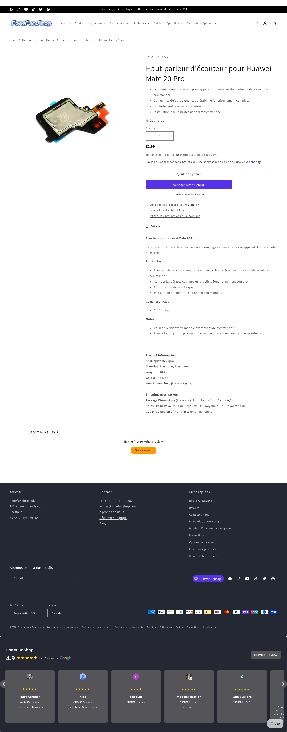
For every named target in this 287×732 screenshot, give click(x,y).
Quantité (151, 128)
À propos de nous (111, 512)
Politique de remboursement (96, 627)
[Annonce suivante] (195, 9)
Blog (102, 523)
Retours (194, 507)
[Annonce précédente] (91, 9)
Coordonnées (209, 627)
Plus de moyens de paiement (188, 194)
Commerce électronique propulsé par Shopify (55, 627)
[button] (65, 23)
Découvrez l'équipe (113, 518)
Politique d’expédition (187, 627)
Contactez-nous (199, 514)
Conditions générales (202, 549)
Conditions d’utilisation (159, 627)
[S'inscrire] (75, 578)
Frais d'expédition (172, 154)
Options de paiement (202, 542)
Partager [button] (155, 226)
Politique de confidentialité (129, 627)
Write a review (143, 450)
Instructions (197, 535)
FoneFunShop (25, 627)
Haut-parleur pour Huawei (38, 40)
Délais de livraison (200, 500)
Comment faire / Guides (204, 556)
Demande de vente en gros (206, 521)
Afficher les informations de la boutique (175, 216)
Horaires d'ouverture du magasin (210, 528)
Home (13, 40)
